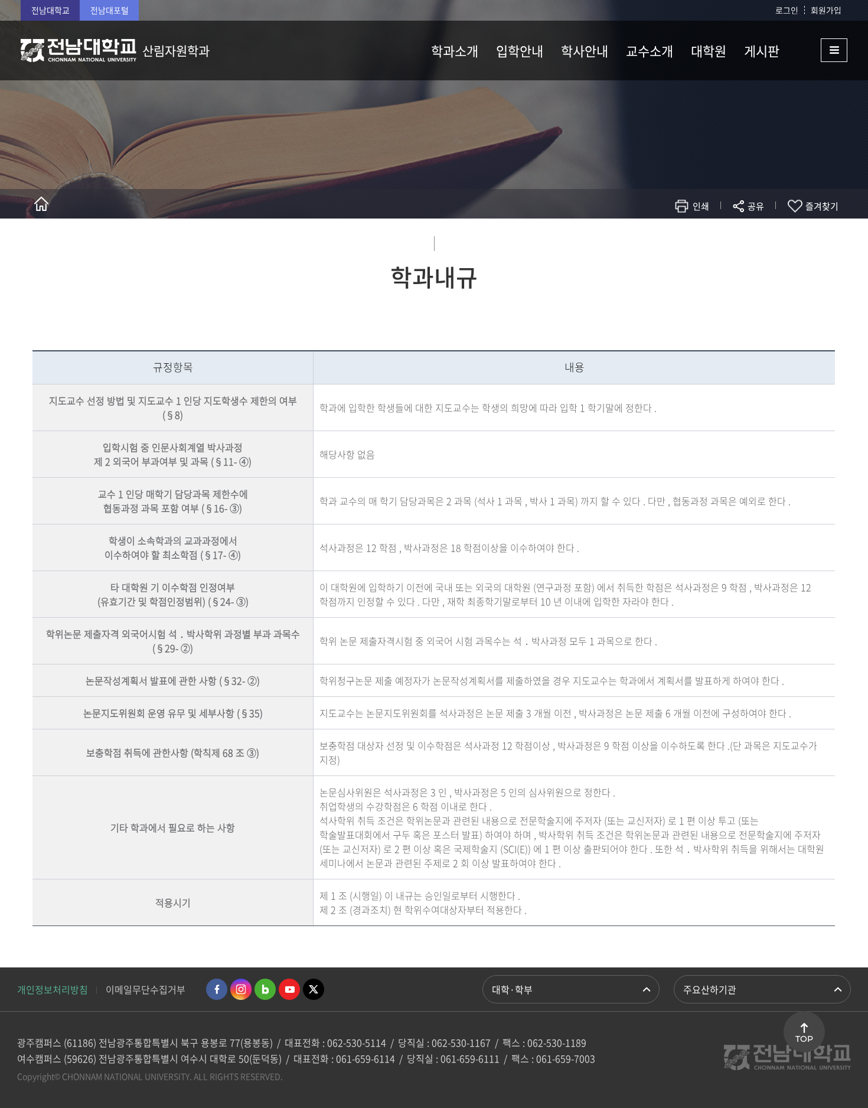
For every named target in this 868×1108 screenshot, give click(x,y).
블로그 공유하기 (703, 240)
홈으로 (41, 204)
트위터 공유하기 (650, 240)
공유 (756, 206)
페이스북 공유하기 (632, 240)
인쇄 (701, 206)
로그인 (786, 10)
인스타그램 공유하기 (721, 240)
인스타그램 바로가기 (241, 989)
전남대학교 (50, 10)
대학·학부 (512, 989)
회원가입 (826, 10)
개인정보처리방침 (52, 989)
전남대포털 (109, 10)
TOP (804, 1039)
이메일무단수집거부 (145, 989)
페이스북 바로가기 (216, 989)
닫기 (763, 234)
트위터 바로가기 (313, 989)
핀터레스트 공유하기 (685, 240)
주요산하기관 (709, 989)
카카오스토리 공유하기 (668, 240)
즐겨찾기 (821, 206)
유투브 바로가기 (289, 989)
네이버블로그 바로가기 (265, 989)
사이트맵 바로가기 (817, 50)
